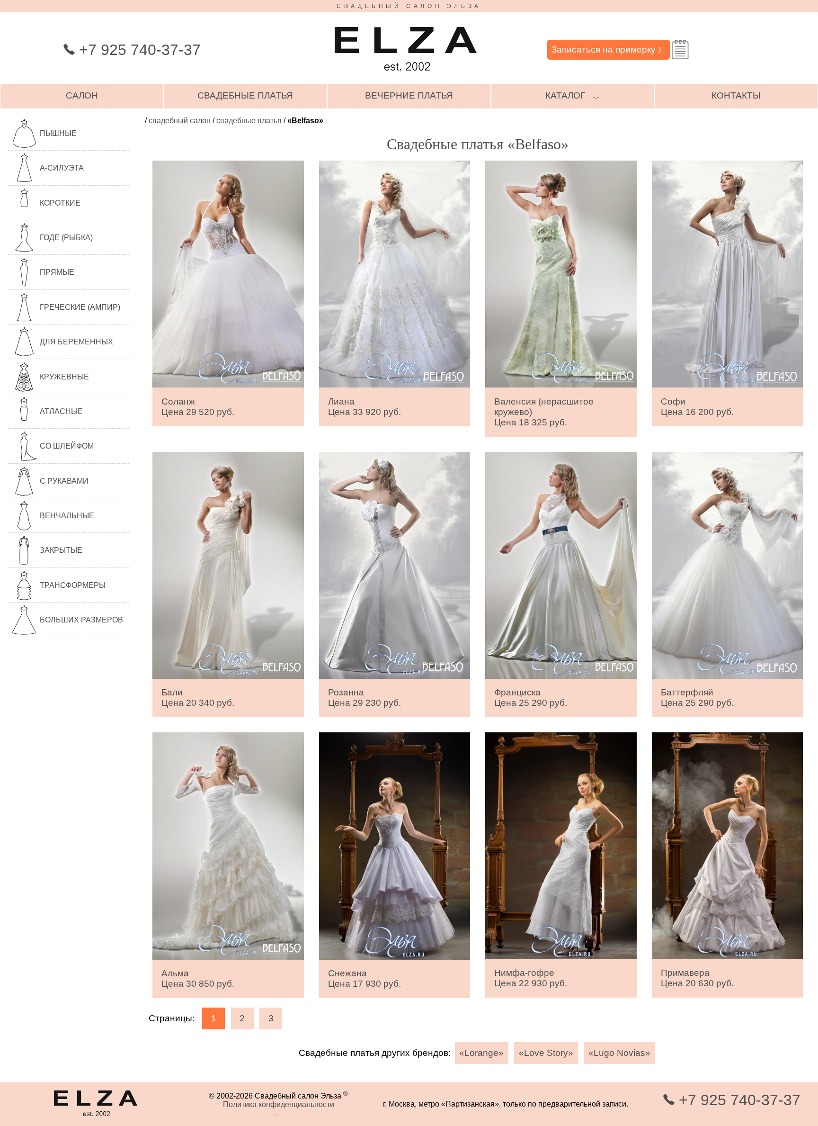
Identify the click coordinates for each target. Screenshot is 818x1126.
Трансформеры (73, 585)
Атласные (61, 411)
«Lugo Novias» (619, 1053)
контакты (736, 95)
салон (82, 95)
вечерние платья (409, 95)
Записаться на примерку (608, 49)
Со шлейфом (67, 446)
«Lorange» (481, 1053)
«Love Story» (546, 1053)
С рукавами (64, 481)
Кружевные (64, 377)
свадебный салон (180, 121)
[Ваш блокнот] (680, 49)
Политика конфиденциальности (278, 1104)
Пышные (58, 133)
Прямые (57, 272)
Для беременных (76, 342)
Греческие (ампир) (80, 307)
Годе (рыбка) (66, 238)
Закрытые (61, 550)
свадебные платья (245, 95)
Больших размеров (81, 620)
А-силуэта (62, 168)
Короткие (60, 203)
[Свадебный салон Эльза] (406, 75)
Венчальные (67, 516)
